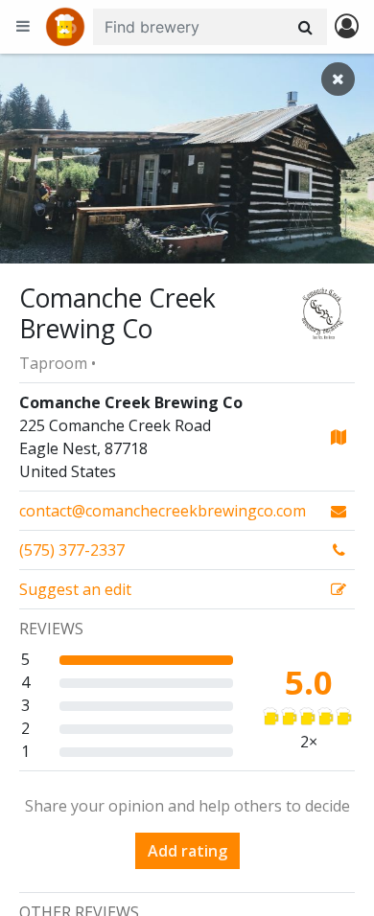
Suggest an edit (75, 589)
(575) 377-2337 (72, 550)
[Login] (347, 27)
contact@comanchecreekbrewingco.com (162, 510)
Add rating (187, 850)
